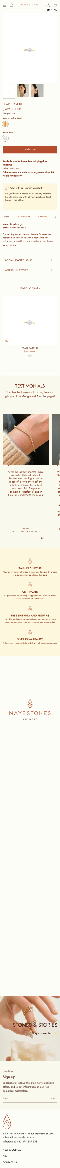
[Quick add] (7, 341)
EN (48, 9)
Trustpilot (41, 396)
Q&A (5, 1156)
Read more (9, 246)
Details (6, 216)
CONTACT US (10, 1162)
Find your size (9, 113)
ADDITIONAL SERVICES (16, 270)
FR (52, 9)
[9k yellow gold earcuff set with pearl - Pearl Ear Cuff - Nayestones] (23, 90)
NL (55, 9)
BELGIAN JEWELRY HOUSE (18, 260)
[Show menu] (4, 5)
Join (53, 1098)
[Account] (48, 5)
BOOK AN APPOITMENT (15, 1133)
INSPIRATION (23, 216)
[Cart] (55, 5)
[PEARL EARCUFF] (9, 90)
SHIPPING (43, 216)
